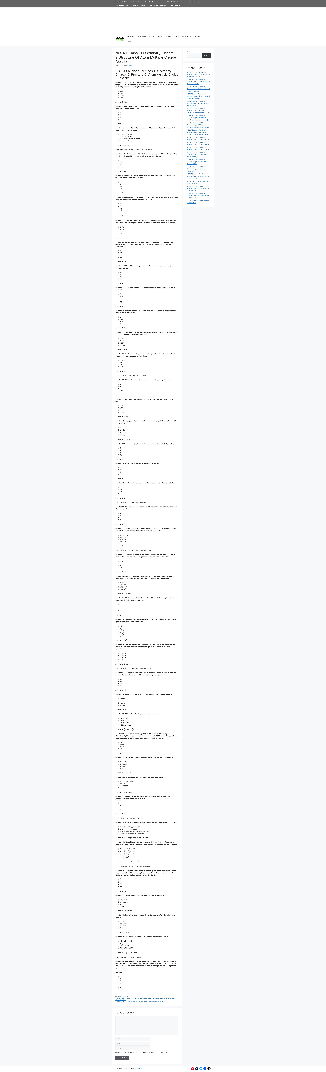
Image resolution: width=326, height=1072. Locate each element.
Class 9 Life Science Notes (194, 1)
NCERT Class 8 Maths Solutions (175, 1)
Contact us (169, 36)
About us (151, 36)
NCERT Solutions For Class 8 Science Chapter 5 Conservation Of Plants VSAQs (198, 176)
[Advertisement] (163, 19)
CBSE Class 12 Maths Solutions (158, 5)
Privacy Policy (130, 36)
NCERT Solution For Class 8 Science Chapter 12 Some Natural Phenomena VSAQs (198, 74)
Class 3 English (135, 1)
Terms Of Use (141, 36)
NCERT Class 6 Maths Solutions (153, 1)
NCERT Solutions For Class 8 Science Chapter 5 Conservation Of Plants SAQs (198, 188)
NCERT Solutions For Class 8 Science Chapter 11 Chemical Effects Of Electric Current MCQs (198, 111)
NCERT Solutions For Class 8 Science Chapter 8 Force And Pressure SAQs (197, 162)
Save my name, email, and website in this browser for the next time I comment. (144, 1052)
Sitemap (160, 36)
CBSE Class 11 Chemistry (139, 5)
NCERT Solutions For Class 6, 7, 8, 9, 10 (188, 36)
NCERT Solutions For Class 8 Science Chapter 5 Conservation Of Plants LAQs (198, 196)
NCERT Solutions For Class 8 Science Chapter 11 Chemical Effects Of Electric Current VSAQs (198, 132)
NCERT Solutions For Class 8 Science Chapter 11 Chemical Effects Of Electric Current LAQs (198, 118)
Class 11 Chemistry (122, 996)
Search (189, 52)
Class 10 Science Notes (121, 5)
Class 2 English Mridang (121, 1)
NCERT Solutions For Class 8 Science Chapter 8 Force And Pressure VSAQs (197, 154)
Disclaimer (129, 41)
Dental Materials (175, 5)
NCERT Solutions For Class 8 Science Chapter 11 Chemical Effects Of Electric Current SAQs (198, 125)
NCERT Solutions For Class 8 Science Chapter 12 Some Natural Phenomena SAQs (198, 82)
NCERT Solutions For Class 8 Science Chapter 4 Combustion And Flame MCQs (197, 103)
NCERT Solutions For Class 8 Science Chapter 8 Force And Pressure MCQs (197, 169)
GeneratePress (139, 1069)
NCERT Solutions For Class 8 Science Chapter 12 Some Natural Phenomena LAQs (198, 89)
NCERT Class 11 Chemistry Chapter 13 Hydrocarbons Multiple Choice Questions (140, 1001)
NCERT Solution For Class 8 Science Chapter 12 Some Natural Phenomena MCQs (198, 96)
